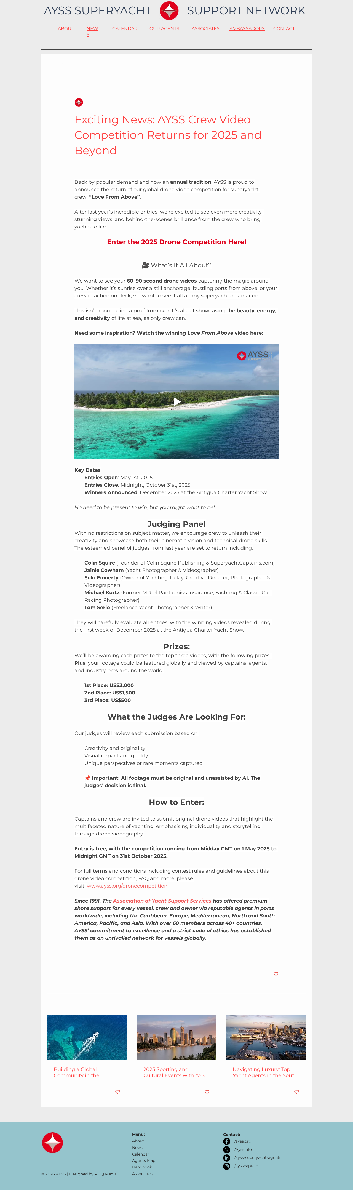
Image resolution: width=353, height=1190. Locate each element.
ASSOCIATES (206, 28)
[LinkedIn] (226, 1158)
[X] (226, 1149)
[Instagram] (226, 1166)
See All (299, 1004)
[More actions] (275, 102)
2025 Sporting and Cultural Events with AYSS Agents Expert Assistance (175, 1072)
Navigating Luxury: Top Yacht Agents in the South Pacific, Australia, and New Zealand (265, 1072)
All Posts (55, 64)
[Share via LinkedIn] (104, 956)
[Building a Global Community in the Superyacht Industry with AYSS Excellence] (87, 1037)
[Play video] (176, 401)
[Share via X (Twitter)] (90, 956)
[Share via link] (117, 956)
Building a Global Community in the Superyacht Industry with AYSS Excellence (85, 1072)
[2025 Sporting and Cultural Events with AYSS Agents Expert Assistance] (176, 1037)
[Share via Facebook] (77, 956)
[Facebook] (226, 1141)
